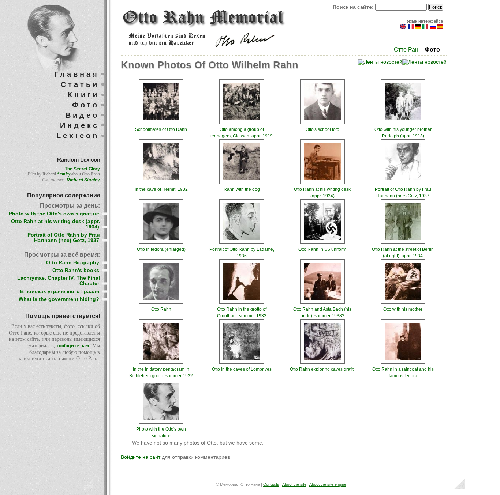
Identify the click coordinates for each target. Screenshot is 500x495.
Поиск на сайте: (354, 7)
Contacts (271, 484)
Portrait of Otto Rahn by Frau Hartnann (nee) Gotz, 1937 (63, 237)
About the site (294, 484)
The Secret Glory (82, 168)
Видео (82, 115)
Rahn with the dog (242, 189)
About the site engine (327, 484)
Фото (432, 49)
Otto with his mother (402, 309)
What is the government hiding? (59, 299)
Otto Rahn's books (75, 270)
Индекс (79, 125)
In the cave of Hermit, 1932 (161, 189)
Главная (76, 74)
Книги (83, 95)
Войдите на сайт (140, 457)
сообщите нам (73, 345)
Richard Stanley (83, 179)
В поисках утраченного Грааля (59, 291)
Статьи (80, 84)
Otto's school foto (322, 129)
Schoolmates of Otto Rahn (161, 129)
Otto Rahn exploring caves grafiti (322, 369)
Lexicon (77, 136)
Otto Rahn (161, 309)
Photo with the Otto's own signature (54, 213)
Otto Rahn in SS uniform (322, 249)
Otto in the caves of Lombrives (242, 369)
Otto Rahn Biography (72, 262)
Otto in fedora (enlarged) (161, 249)
